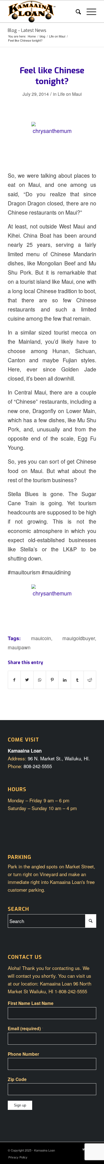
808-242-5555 (38, 766)
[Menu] (88, 11)
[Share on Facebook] (14, 680)
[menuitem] (75, 11)
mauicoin (41, 638)
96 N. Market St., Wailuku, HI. (59, 758)
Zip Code (17, 1079)
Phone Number (23, 1054)
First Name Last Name (31, 1003)
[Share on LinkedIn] (65, 680)
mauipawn (19, 647)
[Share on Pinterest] (52, 680)
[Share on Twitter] (27, 680)
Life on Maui (70, 94)
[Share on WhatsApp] (40, 680)
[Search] (75, 11)
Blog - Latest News (27, 30)
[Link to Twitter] (84, 1149)
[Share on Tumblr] (77, 680)
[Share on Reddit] (90, 680)
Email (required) (25, 1028)
